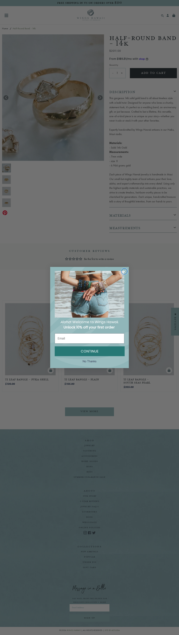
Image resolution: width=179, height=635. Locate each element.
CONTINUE (90, 351)
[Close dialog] (124, 271)
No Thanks (89, 361)
